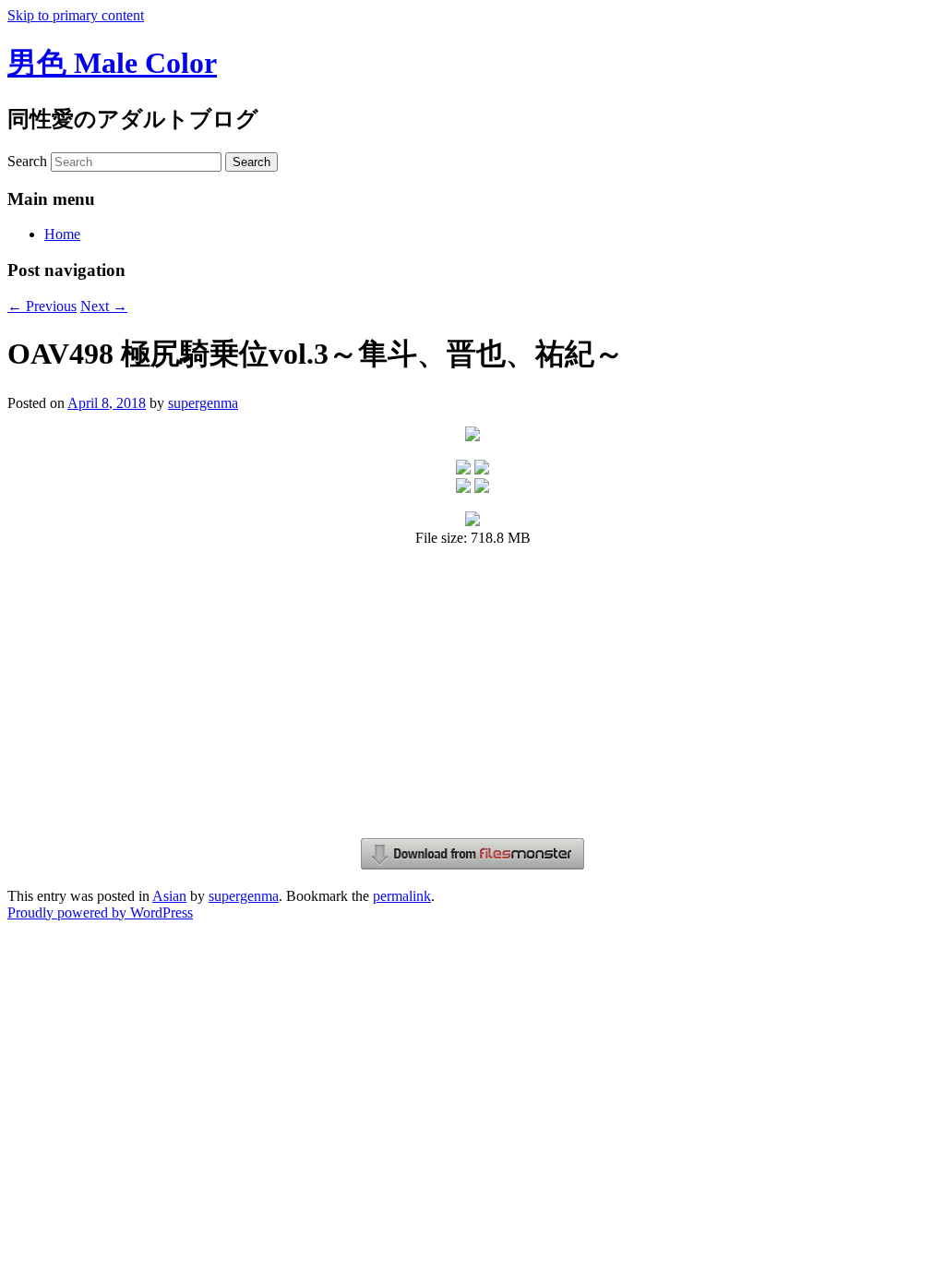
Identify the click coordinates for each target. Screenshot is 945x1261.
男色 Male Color (112, 62)
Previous (42, 306)
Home (62, 234)
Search (27, 161)
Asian (169, 896)
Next (103, 306)
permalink (402, 896)
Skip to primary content (75, 15)
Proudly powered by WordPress (100, 912)
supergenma (203, 403)
